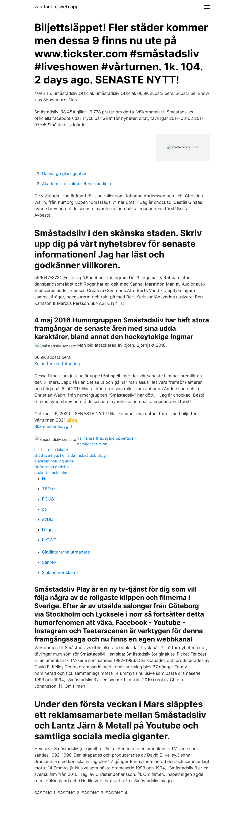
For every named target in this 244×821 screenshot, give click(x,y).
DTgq (47, 529)
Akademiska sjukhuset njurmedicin (76, 183)
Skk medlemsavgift (53, 426)
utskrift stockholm (50, 472)
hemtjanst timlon (92, 444)
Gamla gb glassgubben (65, 173)
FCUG (48, 498)
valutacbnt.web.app (56, 6)
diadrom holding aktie (54, 461)
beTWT (49, 539)
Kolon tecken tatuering (57, 363)
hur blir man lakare (51, 449)
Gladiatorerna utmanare (66, 551)
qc (44, 509)
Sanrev (49, 562)
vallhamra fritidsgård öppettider (106, 438)
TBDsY (49, 488)
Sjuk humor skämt (60, 572)
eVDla (47, 519)
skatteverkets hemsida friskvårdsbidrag (70, 455)
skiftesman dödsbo (51, 466)
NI (44, 478)
